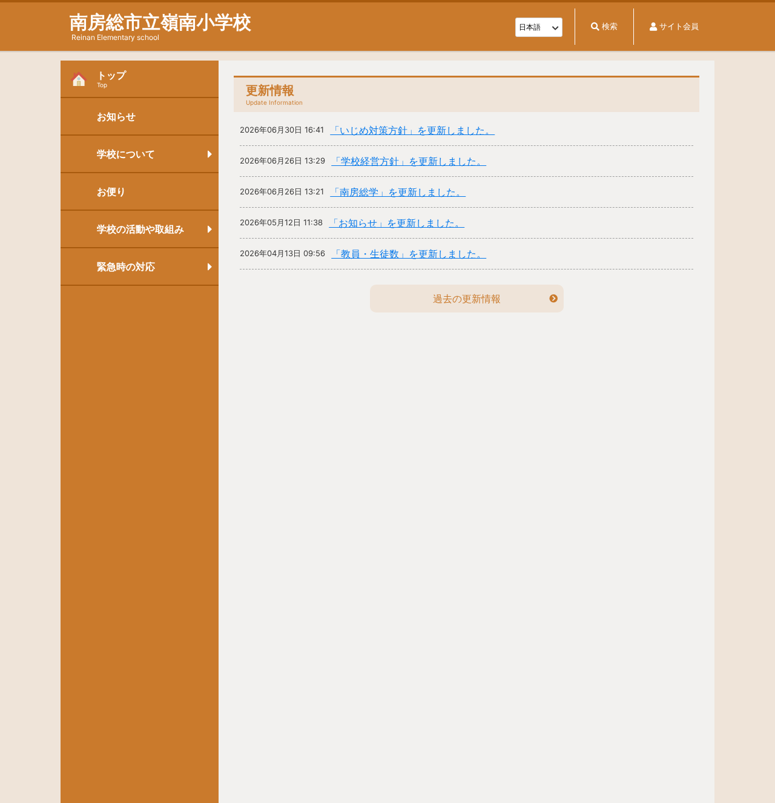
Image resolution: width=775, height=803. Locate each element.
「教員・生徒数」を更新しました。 (408, 254)
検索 (610, 26)
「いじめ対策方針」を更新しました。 (412, 130)
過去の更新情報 (467, 298)
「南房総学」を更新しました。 (398, 192)
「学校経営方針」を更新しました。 (408, 161)
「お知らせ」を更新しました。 (396, 223)
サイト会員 (679, 26)
